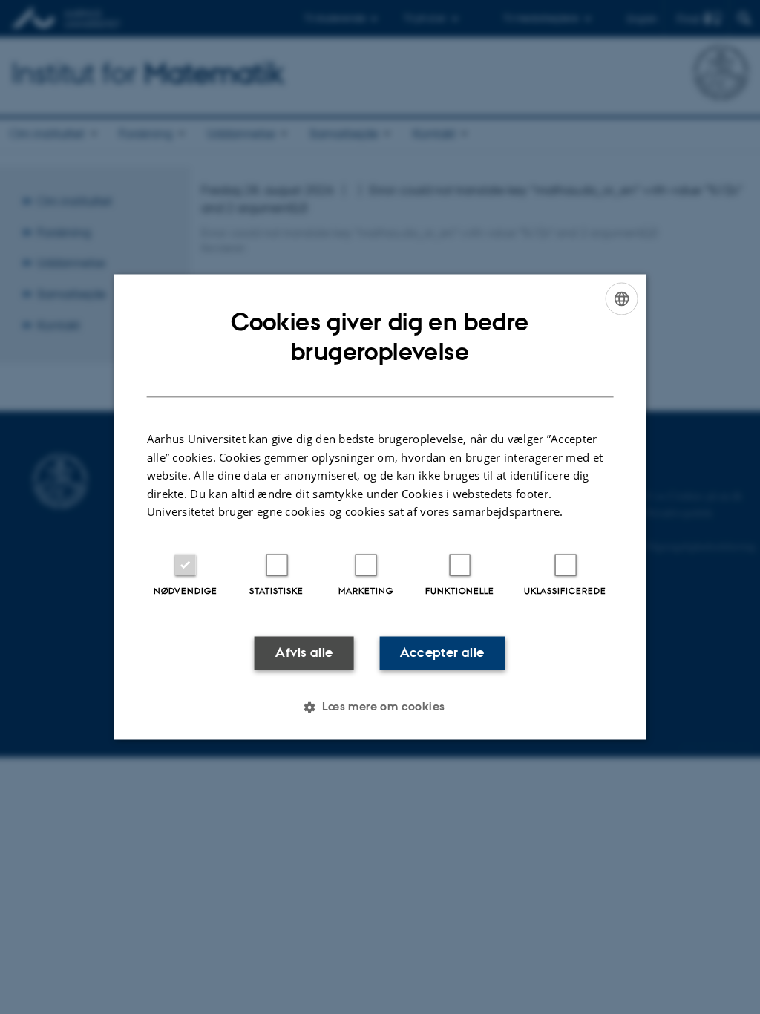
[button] (380, 707)
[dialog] (380, 506)
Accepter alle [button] (442, 652)
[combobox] (621, 298)
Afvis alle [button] (303, 652)
